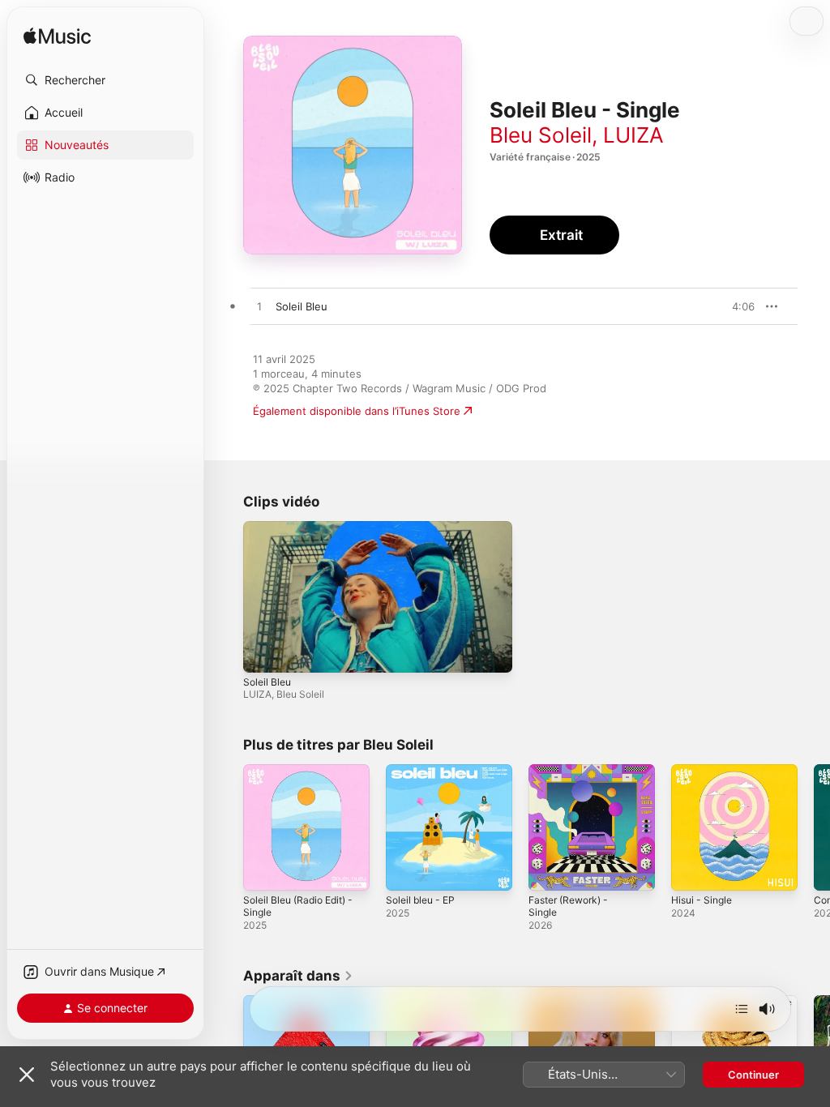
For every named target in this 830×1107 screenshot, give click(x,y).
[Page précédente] (227, 827)
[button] (105, 80)
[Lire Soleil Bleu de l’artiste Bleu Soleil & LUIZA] (259, 307)
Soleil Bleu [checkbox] (301, 306)
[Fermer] (26, 1074)
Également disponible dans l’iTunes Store (356, 410)
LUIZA (633, 134)
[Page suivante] (813, 827)
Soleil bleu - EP (420, 900)
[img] (57, 37)
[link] (298, 976)
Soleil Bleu (267, 682)
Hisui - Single (701, 900)
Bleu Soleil (541, 134)
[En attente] (741, 1009)
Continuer (753, 1074)
